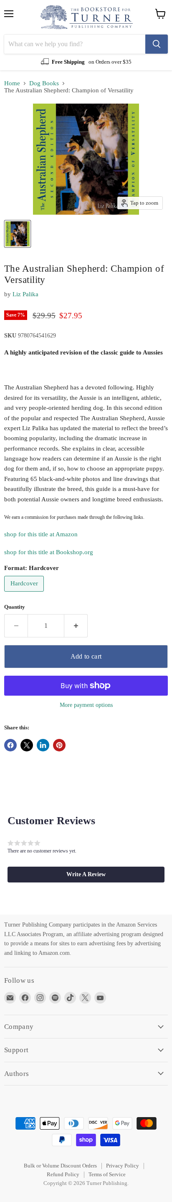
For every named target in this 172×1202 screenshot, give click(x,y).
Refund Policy (63, 1174)
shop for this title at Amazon (41, 534)
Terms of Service (107, 1174)
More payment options (86, 704)
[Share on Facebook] (10, 745)
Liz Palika (25, 294)
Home (12, 83)
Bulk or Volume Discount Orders (60, 1165)
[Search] (156, 44)
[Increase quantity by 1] (76, 625)
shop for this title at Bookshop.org (48, 552)
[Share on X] (26, 745)
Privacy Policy (122, 1165)
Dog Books (44, 83)
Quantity (14, 607)
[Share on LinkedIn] (43, 745)
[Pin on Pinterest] (59, 745)
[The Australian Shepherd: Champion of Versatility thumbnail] (17, 234)
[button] (86, 874)
